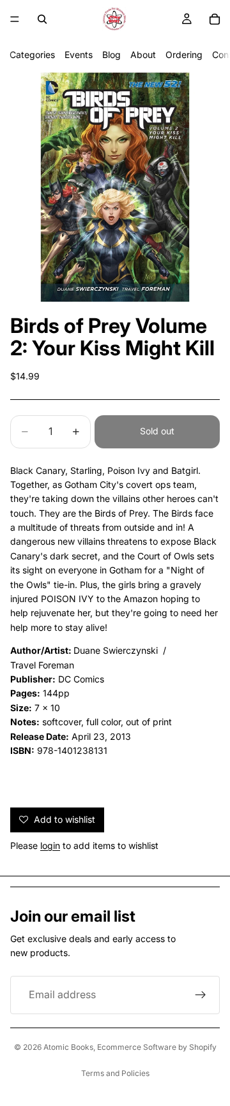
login (50, 845)
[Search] (42, 19)
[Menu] (14, 19)
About (143, 54)
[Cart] (215, 19)
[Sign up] (200, 995)
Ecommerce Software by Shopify (157, 1047)
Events (79, 54)
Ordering (184, 54)
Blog (111, 54)
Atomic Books (68, 1047)
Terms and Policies (115, 1073)
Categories (32, 54)
